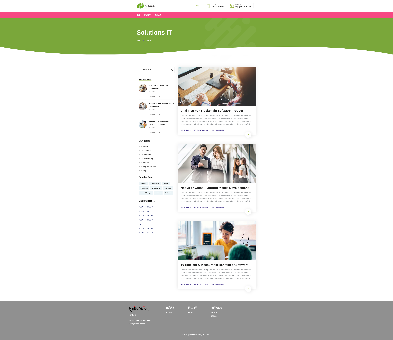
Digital (166, 183)
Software (168, 193)
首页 (138, 15)
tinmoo (187, 130)
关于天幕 (158, 15)
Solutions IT (149, 41)
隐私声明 (214, 312)
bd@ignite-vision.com (137, 324)
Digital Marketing (147, 159)
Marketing (168, 188)
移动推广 (147, 15)
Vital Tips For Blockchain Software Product (212, 110)
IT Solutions (156, 188)
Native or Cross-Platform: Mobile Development (215, 187)
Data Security (146, 151)
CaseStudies (155, 183)
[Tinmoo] (146, 6)
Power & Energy (146, 193)
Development (146, 155)
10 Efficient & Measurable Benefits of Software (214, 264)
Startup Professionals (148, 167)
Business (143, 183)
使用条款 (214, 316)
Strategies (144, 171)
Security (158, 193)
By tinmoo (153, 91)
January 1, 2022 (155, 96)
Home (139, 41)
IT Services (144, 188)
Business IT (145, 147)
